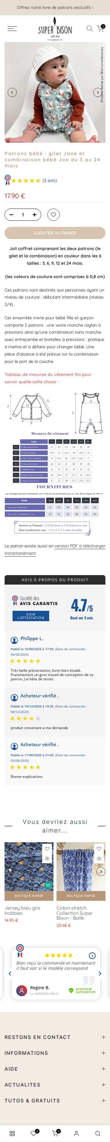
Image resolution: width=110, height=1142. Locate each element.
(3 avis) (50, 180)
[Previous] (12, 92)
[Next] (97, 92)
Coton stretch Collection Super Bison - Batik (75, 913)
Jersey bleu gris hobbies (22, 910)
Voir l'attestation (30, 616)
